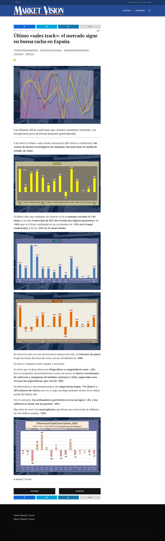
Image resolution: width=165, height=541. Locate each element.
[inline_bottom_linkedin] (68, 497)
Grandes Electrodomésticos (26, 50)
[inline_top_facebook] (24, 27)
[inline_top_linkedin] (68, 27)
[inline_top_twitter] (46, 27)
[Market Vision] (39, 10)
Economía (19, 54)
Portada (127, 11)
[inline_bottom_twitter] (46, 497)
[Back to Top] (157, 533)
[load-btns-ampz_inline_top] (90, 27)
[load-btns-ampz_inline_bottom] (90, 497)
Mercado (29, 54)
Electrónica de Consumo (51, 50)
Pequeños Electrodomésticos (76, 50)
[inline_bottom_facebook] (24, 497)
